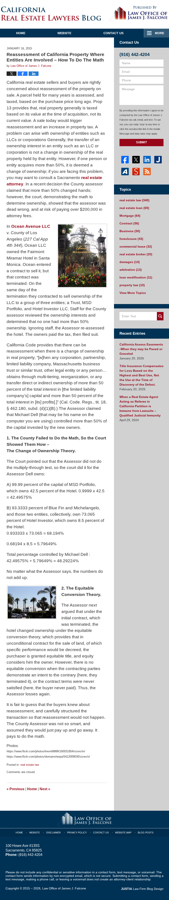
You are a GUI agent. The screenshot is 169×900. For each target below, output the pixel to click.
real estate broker (135, 254)
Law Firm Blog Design (142, 889)
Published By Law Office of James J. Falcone (138, 14)
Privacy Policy (77, 832)
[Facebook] (124, 159)
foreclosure (131, 239)
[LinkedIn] (146, 159)
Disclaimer (53, 832)
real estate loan (134, 208)
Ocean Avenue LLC (30, 226)
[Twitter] (135, 159)
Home (20, 33)
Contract (129, 223)
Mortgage (129, 215)
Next (45, 789)
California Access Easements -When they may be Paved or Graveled (141, 349)
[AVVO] (124, 171)
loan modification (135, 277)
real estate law (29, 764)
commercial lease (135, 246)
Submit (141, 142)
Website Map (123, 832)
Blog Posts (145, 832)
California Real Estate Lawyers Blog (51, 14)
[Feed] (146, 171)
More (159, 33)
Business (129, 231)
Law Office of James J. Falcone (64, 888)
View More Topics (132, 293)
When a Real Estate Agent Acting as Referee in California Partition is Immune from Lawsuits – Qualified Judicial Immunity (140, 406)
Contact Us (113, 33)
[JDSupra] (135, 171)
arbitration (130, 269)
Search (160, 316)
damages (129, 262)
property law (132, 285)
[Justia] (157, 159)
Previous (15, 789)
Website (64, 33)
